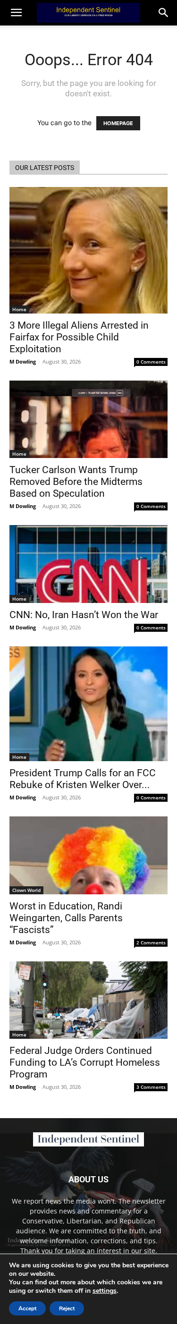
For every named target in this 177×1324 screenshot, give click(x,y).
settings (105, 1291)
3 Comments (151, 1087)
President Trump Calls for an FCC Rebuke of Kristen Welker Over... (82, 778)
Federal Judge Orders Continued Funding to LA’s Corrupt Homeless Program (84, 1062)
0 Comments (151, 361)
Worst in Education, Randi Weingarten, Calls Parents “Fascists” (66, 917)
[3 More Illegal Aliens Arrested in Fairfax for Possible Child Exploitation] (88, 250)
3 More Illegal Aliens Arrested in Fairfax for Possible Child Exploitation (79, 337)
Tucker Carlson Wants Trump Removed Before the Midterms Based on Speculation (76, 481)
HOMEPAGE (118, 123)
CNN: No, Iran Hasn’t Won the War (83, 614)
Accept (27, 1308)
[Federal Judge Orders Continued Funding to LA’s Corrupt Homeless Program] (88, 1000)
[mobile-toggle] (16, 12)
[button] (164, 12)
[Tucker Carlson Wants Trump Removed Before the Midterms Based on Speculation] (88, 419)
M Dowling (22, 361)
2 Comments (151, 942)
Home (19, 309)
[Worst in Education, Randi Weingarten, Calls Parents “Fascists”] (88, 855)
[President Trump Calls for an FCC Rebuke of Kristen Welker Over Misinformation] (88, 703)
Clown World (26, 890)
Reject (67, 1308)
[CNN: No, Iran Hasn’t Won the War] (88, 564)
